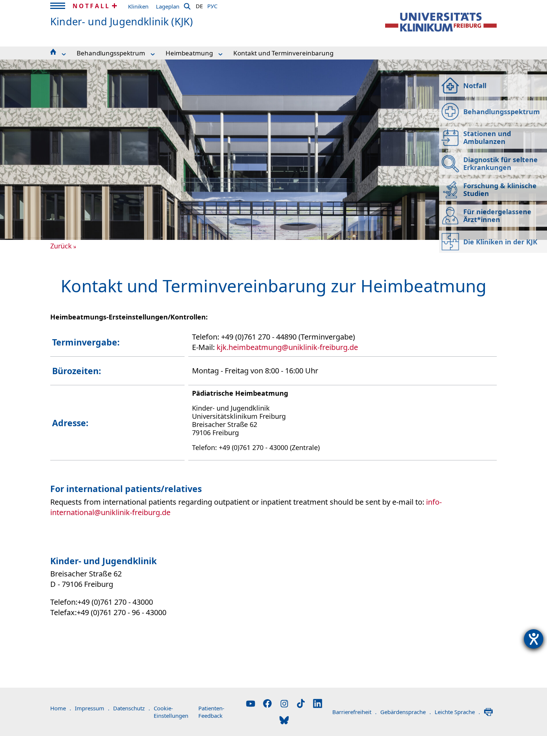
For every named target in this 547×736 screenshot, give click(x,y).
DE (199, 4)
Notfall (91, 6)
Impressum (92, 708)
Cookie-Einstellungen (171, 711)
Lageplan (167, 6)
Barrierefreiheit (354, 712)
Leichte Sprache (457, 712)
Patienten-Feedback (211, 711)
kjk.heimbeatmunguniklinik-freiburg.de (287, 347)
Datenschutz (131, 708)
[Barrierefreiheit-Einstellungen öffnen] (533, 639)
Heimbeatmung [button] (189, 53)
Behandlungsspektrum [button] (111, 53)
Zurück (61, 245)
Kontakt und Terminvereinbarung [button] (283, 53)
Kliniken (138, 6)
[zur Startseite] (441, 22)
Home (60, 708)
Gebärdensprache (405, 712)
